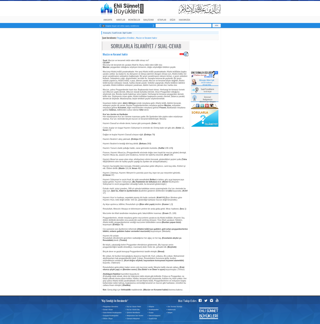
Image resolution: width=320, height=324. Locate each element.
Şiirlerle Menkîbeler (133, 313)
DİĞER (172, 19)
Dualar (151, 313)
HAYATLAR (120, 19)
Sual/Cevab (117, 33)
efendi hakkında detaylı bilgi (206, 82)
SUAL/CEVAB (148, 19)
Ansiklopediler (154, 310)
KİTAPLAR (162, 19)
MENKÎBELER (134, 19)
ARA (216, 25)
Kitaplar (151, 307)
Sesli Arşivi (207, 90)
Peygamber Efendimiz (110, 307)
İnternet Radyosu (154, 316)
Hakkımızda (172, 310)
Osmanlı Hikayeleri (133, 319)
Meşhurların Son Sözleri (135, 316)
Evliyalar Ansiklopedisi (110, 316)
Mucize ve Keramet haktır (146, 37)
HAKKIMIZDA (184, 19)
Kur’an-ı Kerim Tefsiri (134, 307)
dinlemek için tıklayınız (208, 99)
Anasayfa (107, 33)
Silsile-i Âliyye (108, 319)
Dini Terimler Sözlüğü (175, 307)
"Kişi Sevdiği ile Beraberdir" (114, 301)
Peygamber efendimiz (125, 37)
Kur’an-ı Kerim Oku (133, 310)
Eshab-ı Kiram (108, 310)
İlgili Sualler (127, 33)
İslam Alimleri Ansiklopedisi (112, 313)
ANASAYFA (108, 19)
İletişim (170, 313)
